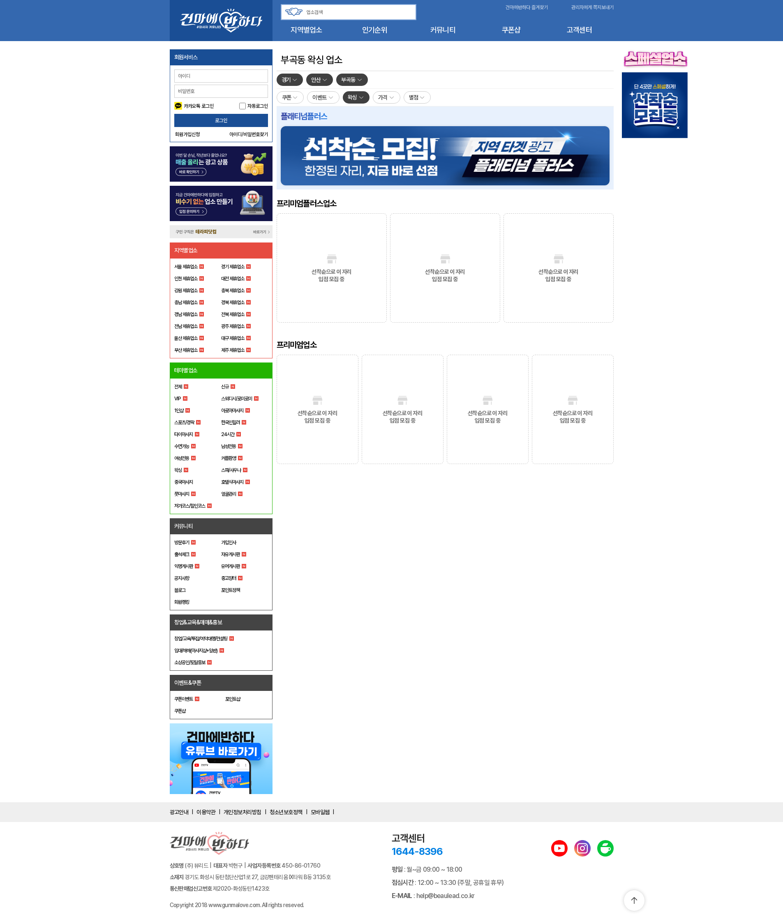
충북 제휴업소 (232, 290)
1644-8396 (417, 851)
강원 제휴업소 (185, 290)
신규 (225, 387)
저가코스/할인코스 (189, 506)
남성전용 (228, 446)
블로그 (179, 590)
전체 (178, 387)
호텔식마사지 (232, 482)
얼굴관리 (228, 494)
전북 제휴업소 (232, 314)
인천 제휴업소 (185, 279)
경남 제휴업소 (185, 314)
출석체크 (181, 554)
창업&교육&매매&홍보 (198, 622)
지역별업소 (306, 29)
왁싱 (178, 470)
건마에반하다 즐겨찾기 (527, 7)
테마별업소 (186, 370)
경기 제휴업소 (232, 267)
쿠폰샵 (511, 29)
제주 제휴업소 (232, 350)
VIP (177, 399)
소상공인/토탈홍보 (189, 662)
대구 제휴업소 (232, 338)
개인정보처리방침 (242, 812)
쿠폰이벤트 (183, 699)
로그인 (221, 120)
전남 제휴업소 (185, 326)
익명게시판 (183, 566)
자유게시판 (230, 554)
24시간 (227, 434)
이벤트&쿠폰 (187, 682)
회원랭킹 (181, 602)
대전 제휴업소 (232, 279)
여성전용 (181, 458)
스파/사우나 (231, 470)
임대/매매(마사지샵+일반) (195, 650)
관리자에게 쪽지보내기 (592, 7)
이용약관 (205, 812)
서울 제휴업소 (185, 267)
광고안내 (179, 812)
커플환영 (228, 458)
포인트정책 (230, 590)
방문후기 (181, 542)
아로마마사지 (232, 410)
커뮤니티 (442, 29)
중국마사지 (183, 482)
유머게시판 (230, 566)
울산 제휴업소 (185, 338)
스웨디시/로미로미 (236, 399)
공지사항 (181, 578)
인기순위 (374, 29)
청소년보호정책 (286, 812)
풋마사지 (181, 494)
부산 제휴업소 (185, 350)
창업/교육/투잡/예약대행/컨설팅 (200, 639)
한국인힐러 (230, 422)
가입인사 (228, 542)
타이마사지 (183, 434)
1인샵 (178, 410)
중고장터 (228, 578)
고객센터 (579, 29)
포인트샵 (232, 699)
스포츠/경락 (184, 422)
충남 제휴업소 (185, 302)
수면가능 (181, 446)
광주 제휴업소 (232, 326)
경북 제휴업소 (232, 302)
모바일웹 (320, 812)
